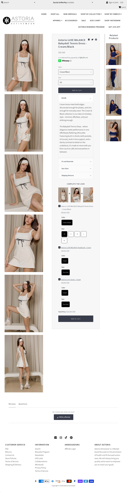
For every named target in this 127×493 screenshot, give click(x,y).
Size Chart (95, 20)
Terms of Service (11, 461)
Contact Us (9, 455)
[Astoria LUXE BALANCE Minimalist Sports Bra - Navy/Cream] (113, 129)
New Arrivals (70, 14)
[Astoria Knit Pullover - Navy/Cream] (113, 104)
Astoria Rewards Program (91, 27)
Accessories (71, 20)
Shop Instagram (112, 20)
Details (64, 98)
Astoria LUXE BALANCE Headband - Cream (76, 247)
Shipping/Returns (68, 175)
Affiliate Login (70, 449)
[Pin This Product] (96, 39)
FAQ (6, 449)
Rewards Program (42, 452)
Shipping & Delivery (13, 464)
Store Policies (10, 458)
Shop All (55, 14)
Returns (8, 452)
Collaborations (41, 461)
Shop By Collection (90, 14)
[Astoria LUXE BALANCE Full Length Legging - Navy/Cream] (113, 78)
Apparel (57, 20)
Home (44, 14)
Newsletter (39, 455)
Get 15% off (114, 27)
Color (60, 67)
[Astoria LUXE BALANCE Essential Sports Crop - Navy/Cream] (113, 53)
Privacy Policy (40, 467)
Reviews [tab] (12, 405)
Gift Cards (39, 458)
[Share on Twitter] (92, 39)
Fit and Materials (67, 161)
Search (38, 449)
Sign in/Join (113, 2)
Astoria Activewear (69, 486)
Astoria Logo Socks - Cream (71, 279)
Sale (83, 20)
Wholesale (39, 464)
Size (59, 78)
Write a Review (66, 418)
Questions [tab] (23, 405)
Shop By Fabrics (112, 14)
